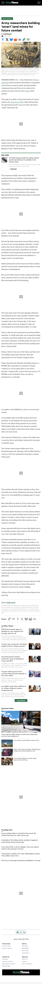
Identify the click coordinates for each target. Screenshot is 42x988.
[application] (21, 722)
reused (27, 91)
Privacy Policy (6, 946)
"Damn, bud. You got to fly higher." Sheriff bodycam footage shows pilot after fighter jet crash (26, 750)
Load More (21, 700)
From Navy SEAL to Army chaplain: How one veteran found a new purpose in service (20, 848)
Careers (24, 961)
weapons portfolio (17, 102)
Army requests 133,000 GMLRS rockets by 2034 (26, 740)
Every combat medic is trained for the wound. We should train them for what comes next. (18, 834)
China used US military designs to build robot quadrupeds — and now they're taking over (20, 735)
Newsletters (25, 948)
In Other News (7, 626)
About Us (25, 959)
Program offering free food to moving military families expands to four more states (13, 673)
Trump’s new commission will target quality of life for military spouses (14, 645)
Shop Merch (25, 953)
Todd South (7, 34)
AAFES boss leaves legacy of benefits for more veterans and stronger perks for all (12, 631)
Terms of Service (7, 948)
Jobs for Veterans (27, 964)
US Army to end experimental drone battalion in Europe (20, 860)
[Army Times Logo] (12, 3)
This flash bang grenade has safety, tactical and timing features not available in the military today (24, 160)
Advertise (5, 959)
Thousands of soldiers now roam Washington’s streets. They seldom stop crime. (20, 854)
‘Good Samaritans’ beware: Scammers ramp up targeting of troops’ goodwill (12, 659)
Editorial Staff (6, 966)
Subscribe (25, 946)
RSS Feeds (25, 950)
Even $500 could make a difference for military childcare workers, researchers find (13, 688)
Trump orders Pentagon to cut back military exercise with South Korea (25, 759)
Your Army (7, 18)
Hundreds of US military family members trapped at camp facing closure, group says (19, 841)
